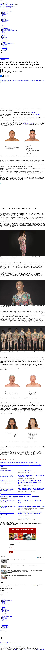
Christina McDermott (24, 485)
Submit (11, 552)
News (3, 10)
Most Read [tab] (3, 459)
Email (10, 547)
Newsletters (11, 4)
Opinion (4, 14)
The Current (32, 112)
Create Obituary (5, 626)
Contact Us (4, 48)
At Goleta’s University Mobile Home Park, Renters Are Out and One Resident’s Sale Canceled (29, 482)
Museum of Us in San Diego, (29, 123)
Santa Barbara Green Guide (8, 43)
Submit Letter (5, 627)
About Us (4, 46)
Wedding (4, 42)
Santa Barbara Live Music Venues (9, 30)
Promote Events (5, 620)
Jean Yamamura (22, 491)
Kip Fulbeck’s (38, 114)
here (34, 585)
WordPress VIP (40, 649)
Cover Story (5, 611)
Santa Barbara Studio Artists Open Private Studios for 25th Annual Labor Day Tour (30, 512)
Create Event (5, 49)
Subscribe (2, 7)
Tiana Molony (4, 468)
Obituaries (4, 18)
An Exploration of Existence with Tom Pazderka (31, 506)
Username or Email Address (6, 588)
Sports (3, 17)
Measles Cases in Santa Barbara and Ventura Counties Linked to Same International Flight (31, 488)
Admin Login (5, 628)
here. (12, 597)
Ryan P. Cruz (4, 498)
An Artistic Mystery (23, 518)
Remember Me (4, 592)
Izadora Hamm (22, 478)
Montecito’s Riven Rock (24, 470)
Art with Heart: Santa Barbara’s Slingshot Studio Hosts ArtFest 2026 (19, 496)
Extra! (11, 545)
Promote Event (5, 605)
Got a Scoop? (8, 7)
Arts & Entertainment (7, 11)
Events (3, 15)
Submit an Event (3, 4)
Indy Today (12, 544)
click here (17, 649)
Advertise (4, 45)
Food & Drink (5, 13)
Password (2, 590)
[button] (22, 561)
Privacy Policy (3, 643)
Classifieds (4, 21)
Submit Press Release (7, 616)
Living (3, 12)
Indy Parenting (5, 20)
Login (17, 4)
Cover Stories (5, 41)
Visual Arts (2, 59)
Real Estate (4, 19)
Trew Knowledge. (28, 649)
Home (3, 25)
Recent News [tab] (11, 459)
